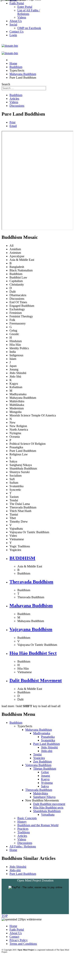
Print (12, 122)
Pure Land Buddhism (46, 743)
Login (13, 35)
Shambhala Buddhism (47, 811)
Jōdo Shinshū (49, 747)
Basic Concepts (27, 818)
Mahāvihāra (40, 793)
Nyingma (47, 782)
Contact (14, 936)
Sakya (45, 786)
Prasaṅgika (48, 736)
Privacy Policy (18, 940)
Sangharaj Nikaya (44, 797)
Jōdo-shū (46, 751)
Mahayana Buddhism (31, 605)
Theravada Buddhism (31, 581)
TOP (5, 915)
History (22, 821)
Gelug (45, 772)
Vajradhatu (47, 814)
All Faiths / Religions (22, 846)
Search (6, 84)
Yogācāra (39, 758)
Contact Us (16, 31)
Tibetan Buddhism (44, 768)
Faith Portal (16, 929)
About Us (15, 933)
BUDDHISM (22, 558)
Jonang (45, 775)
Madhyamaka (41, 733)
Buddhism (15, 95)
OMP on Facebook (29, 28)
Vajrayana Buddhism (30, 629)
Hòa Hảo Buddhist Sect (33, 653)
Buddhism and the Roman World (37, 825)
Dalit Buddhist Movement (35, 680)
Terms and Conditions (23, 943)
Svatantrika (48, 740)
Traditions (23, 832)
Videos (13, 102)
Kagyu (45, 779)
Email (13, 126)
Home (13, 850)
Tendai (37, 754)
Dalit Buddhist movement (49, 804)
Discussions (16, 105)
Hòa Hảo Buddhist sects (48, 807)
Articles (14, 98)
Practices (22, 828)
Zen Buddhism (42, 761)
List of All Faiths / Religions (28, 12)
